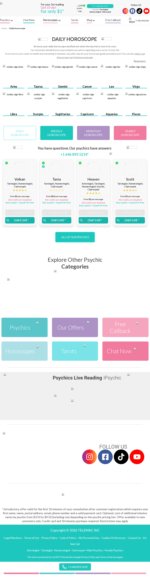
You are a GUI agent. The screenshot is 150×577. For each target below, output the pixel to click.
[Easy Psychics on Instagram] (125, 11)
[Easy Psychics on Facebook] (132, 11)
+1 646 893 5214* (101, 6)
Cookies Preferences (113, 537)
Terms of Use (31, 537)
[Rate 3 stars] (20, 190)
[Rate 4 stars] (23, 190)
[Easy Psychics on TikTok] (139, 11)
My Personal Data (89, 537)
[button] (100, 6)
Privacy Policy (49, 537)
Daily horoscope (17, 28)
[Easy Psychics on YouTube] (146, 11)
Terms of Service (108, 557)
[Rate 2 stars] (17, 190)
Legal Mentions (13, 537)
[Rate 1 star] (14, 190)
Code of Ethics (67, 537)
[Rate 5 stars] (26, 190)
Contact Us (134, 537)
